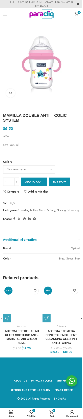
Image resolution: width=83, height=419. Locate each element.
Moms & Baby (47, 210)
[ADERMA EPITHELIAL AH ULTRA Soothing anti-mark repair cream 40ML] (21, 303)
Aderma (21, 326)
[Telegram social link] (34, 219)
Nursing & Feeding (68, 210)
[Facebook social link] (14, 219)
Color (7, 162)
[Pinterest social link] (24, 219)
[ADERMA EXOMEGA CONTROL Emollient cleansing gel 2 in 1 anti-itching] (61, 303)
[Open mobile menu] (5, 14)
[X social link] (19, 219)
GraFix (62, 399)
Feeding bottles (28, 210)
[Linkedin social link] (29, 219)
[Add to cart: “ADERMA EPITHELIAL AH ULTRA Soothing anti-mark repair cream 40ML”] (7, 318)
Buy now (59, 182)
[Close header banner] (78, 4)
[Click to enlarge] (10, 93)
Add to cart (34, 182)
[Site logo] (41, 14)
